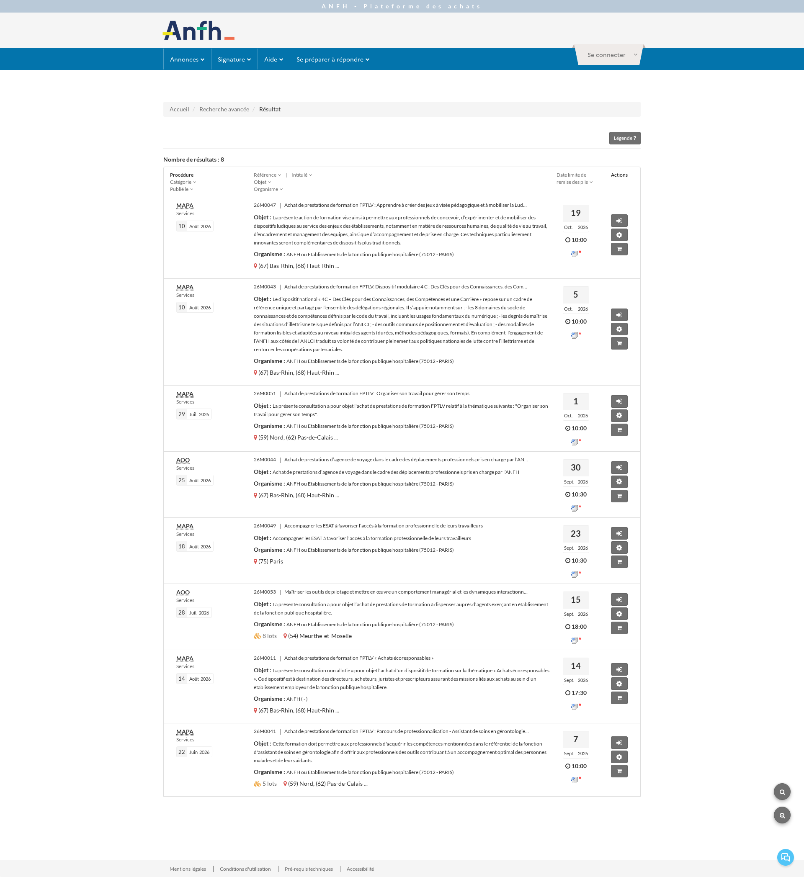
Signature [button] (231, 59)
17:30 (579, 692)
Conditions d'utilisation (246, 869)
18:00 (579, 626)
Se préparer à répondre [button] (329, 59)
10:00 (579, 239)
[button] (608, 54)
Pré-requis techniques (309, 869)
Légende (623, 138)
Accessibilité (360, 869)
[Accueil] (198, 30)
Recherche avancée (224, 109)
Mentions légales (188, 869)
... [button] (337, 265)
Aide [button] (270, 59)
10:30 (579, 494)
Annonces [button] (184, 59)
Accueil (179, 109)
